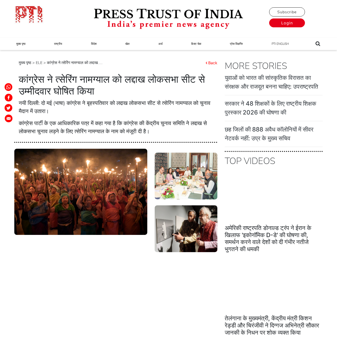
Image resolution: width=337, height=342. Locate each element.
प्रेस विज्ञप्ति (236, 44)
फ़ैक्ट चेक (196, 44)
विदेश (94, 44)
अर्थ (160, 44)
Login (287, 22)
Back (212, 62)
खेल (127, 44)
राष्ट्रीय (58, 44)
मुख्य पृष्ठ (20, 44)
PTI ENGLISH (280, 44)
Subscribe (287, 12)
